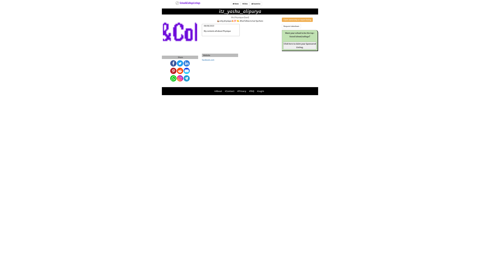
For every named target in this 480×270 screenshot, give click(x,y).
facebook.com (208, 60)
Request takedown (291, 26)
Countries (256, 4)
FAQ (252, 91)
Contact (230, 91)
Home (236, 4)
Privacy (242, 91)
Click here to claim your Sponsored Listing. (300, 45)
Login (261, 91)
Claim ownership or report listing (297, 20)
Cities (245, 4)
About (219, 91)
